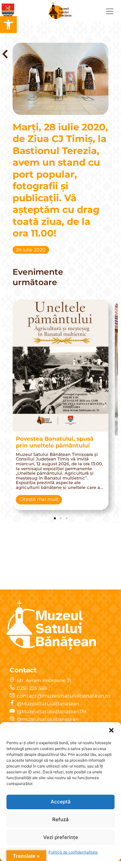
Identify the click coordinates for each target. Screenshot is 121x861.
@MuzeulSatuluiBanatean (48, 704)
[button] (8, 24)
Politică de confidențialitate (73, 852)
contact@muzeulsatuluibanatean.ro (63, 696)
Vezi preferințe (60, 837)
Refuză (60, 819)
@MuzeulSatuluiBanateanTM (51, 711)
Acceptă (61, 802)
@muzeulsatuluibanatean (48, 719)
